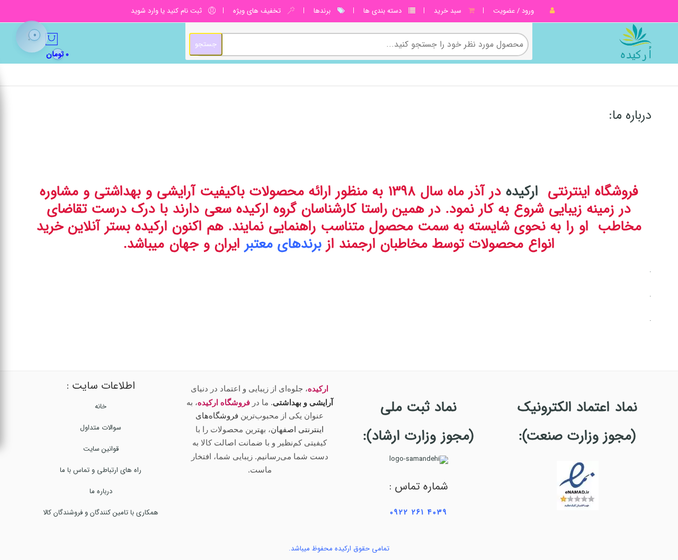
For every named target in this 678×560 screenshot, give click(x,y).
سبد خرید (447, 10)
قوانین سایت (101, 448)
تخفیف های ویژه (257, 10)
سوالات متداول (100, 427)
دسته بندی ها (382, 10)
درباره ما (101, 491)
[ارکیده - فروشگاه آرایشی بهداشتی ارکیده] (597, 42)
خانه (100, 406)
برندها (322, 10)
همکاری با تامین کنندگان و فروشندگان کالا (100, 512)
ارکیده (522, 192)
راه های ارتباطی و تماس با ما (100, 470)
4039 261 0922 (419, 512)
